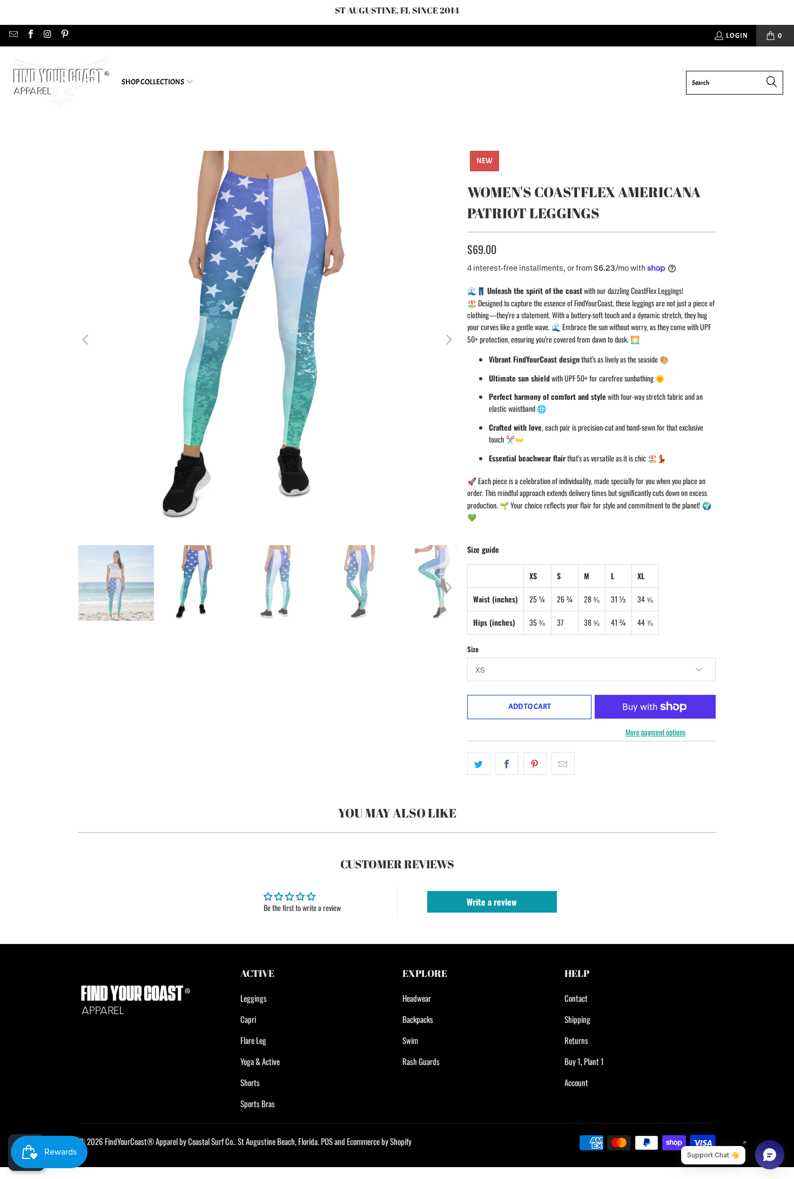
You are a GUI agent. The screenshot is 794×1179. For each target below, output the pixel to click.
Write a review (492, 901)
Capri (248, 1019)
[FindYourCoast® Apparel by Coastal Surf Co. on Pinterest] (64, 35)
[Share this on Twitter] (478, 763)
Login (737, 35)
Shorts (250, 1082)
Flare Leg (253, 1040)
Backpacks (417, 1019)
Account (576, 1082)
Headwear (416, 998)
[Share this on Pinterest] (535, 763)
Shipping (577, 1019)
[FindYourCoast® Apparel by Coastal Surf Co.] (61, 82)
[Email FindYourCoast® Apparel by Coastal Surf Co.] (13, 35)
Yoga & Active (260, 1061)
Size (473, 649)
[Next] (448, 340)
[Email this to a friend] (563, 763)
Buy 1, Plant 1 (584, 1061)
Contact (576, 998)
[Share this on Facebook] (507, 763)
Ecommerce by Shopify (379, 1141)
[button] (158, 82)
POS (327, 1141)
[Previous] (86, 340)
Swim (410, 1040)
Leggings (253, 998)
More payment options (655, 732)
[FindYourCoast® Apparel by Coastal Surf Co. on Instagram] (47, 35)
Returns (576, 1040)
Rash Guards (421, 1061)
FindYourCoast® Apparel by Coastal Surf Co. (169, 1141)
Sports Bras (257, 1103)
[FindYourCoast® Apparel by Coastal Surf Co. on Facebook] (30, 35)
